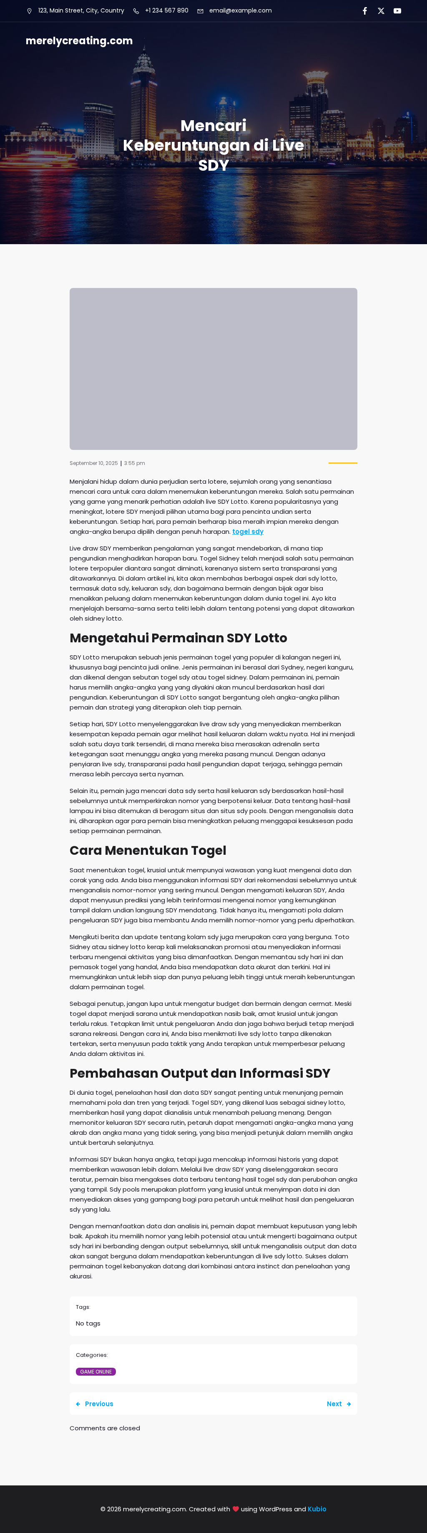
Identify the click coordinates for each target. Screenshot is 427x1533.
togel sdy (248, 531)
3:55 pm (134, 463)
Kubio (317, 1509)
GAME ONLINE (96, 1371)
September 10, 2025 (94, 463)
